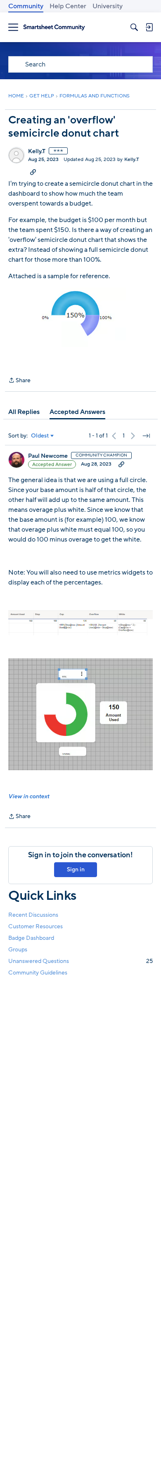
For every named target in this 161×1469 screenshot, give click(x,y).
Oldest (40, 436)
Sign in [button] (76, 869)
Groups (17, 949)
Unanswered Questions (80, 961)
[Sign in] (149, 27)
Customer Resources (35, 926)
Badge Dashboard (31, 938)
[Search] (134, 27)
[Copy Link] (33, 171)
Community (25, 6)
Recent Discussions (33, 915)
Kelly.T (36, 151)
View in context (28, 796)
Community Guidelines (37, 973)
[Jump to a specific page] (146, 435)
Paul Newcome (48, 456)
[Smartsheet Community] (54, 27)
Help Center (68, 6)
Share (19, 380)
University (107, 6)
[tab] (24, 412)
